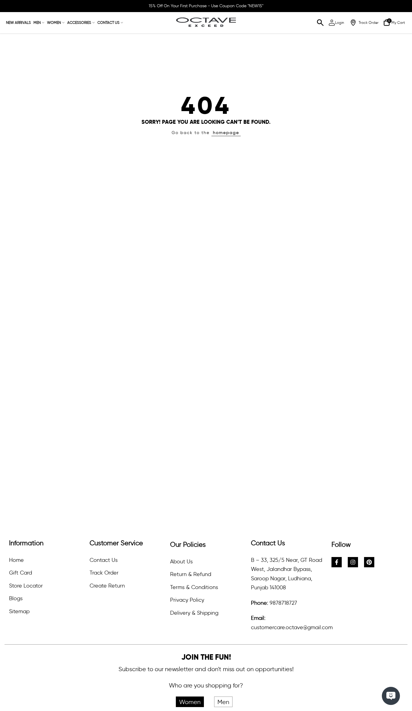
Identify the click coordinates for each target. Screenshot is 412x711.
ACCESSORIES (79, 22)
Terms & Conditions (194, 587)
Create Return (107, 585)
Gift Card (20, 572)
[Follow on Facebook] (336, 562)
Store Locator (26, 585)
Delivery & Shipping (194, 613)
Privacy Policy (187, 600)
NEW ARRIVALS (18, 22)
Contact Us (104, 560)
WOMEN (54, 22)
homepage (226, 132)
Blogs (16, 598)
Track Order (104, 572)
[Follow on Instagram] (353, 562)
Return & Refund (190, 574)
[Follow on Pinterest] (369, 562)
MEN (37, 22)
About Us (181, 561)
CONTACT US (108, 22)
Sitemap (19, 611)
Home (16, 560)
